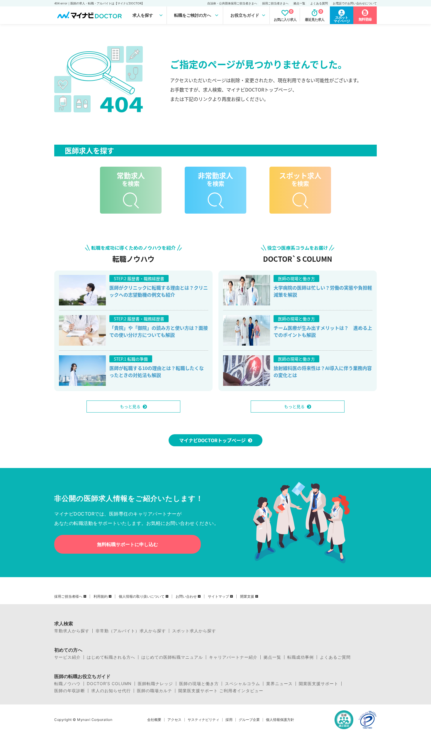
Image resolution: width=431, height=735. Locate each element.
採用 (229, 720)
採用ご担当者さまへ (275, 3)
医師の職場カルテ (154, 691)
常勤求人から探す (71, 631)
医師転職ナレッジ (155, 684)
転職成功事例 (300, 657)
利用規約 (101, 596)
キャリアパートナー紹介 (233, 657)
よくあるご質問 (335, 657)
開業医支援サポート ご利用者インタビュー (220, 691)
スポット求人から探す (194, 631)
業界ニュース (279, 684)
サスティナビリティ (203, 720)
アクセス (174, 720)
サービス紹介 (67, 657)
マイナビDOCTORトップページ (212, 440)
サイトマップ (218, 596)
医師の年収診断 (69, 691)
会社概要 (154, 720)
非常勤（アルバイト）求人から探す (131, 631)
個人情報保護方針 (280, 720)
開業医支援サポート (318, 684)
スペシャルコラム (242, 684)
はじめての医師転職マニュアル (172, 657)
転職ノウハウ (67, 684)
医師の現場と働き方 (199, 684)
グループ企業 (249, 720)
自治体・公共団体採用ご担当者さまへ (232, 3)
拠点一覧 (299, 3)
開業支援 (247, 596)
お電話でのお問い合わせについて (355, 3)
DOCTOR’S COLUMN (109, 684)
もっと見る (130, 406)
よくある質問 (319, 3)
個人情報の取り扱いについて (141, 596)
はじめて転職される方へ (111, 657)
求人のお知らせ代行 (111, 691)
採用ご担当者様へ (68, 596)
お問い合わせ (186, 596)
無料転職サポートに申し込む (127, 544)
